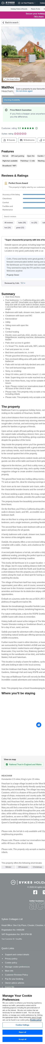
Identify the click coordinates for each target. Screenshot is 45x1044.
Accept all (22, 1039)
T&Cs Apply (39, 16)
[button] (5, 54)
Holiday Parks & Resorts (19, 9)
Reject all (22, 1032)
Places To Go (35, 9)
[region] (22, 1016)
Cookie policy (35, 1020)
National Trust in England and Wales (25, 764)
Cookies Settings (22, 1025)
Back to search (11, 22)
